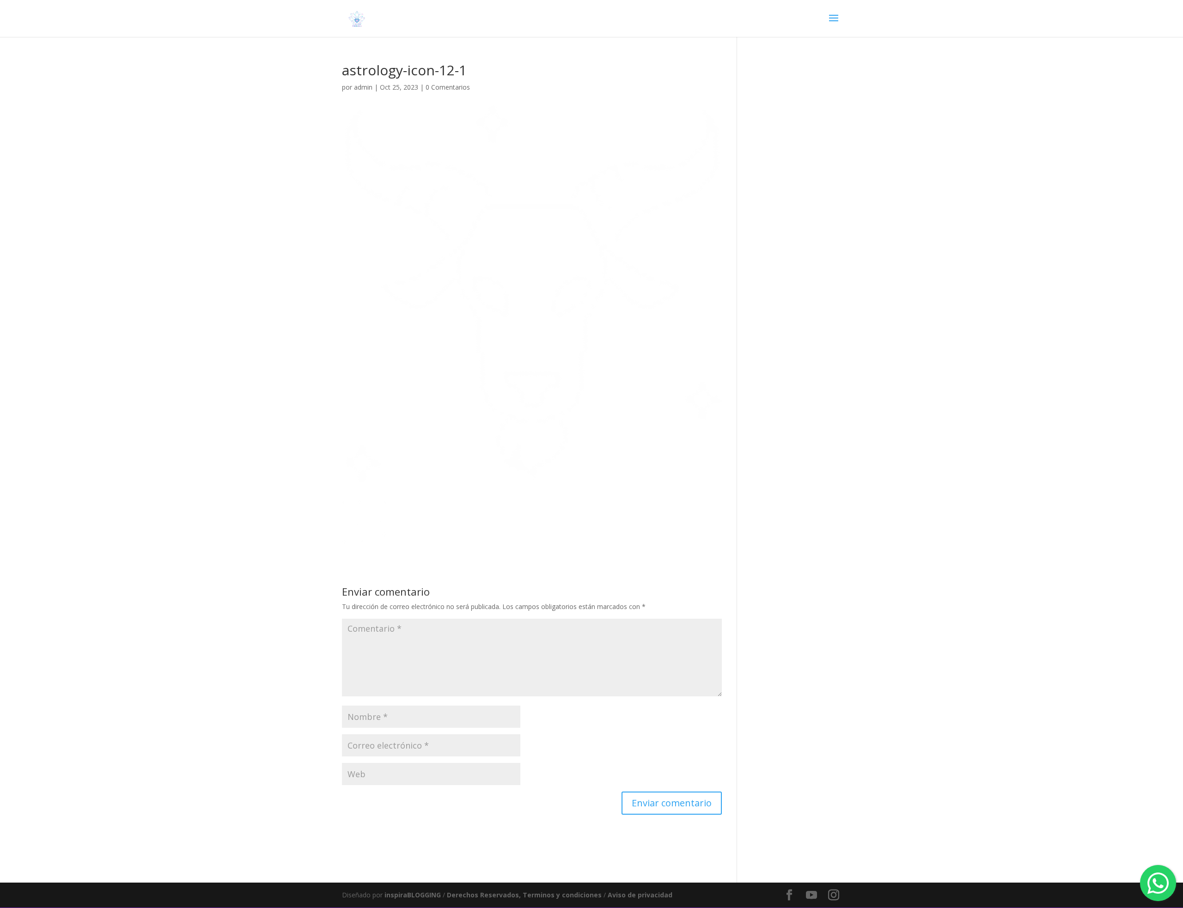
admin (363, 87)
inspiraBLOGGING (412, 894)
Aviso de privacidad (640, 894)
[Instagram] (833, 895)
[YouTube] (811, 895)
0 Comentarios (448, 87)
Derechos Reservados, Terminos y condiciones (525, 894)
